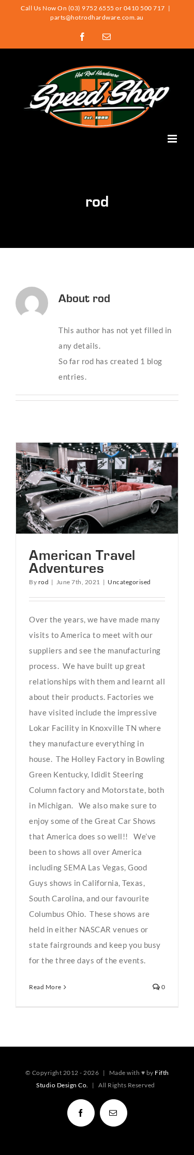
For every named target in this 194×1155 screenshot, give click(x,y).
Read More (45, 987)
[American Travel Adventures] (97, 488)
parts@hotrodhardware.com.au (97, 17)
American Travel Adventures (78, 488)
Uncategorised (129, 582)
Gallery (115, 488)
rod (43, 582)
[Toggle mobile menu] (173, 138)
